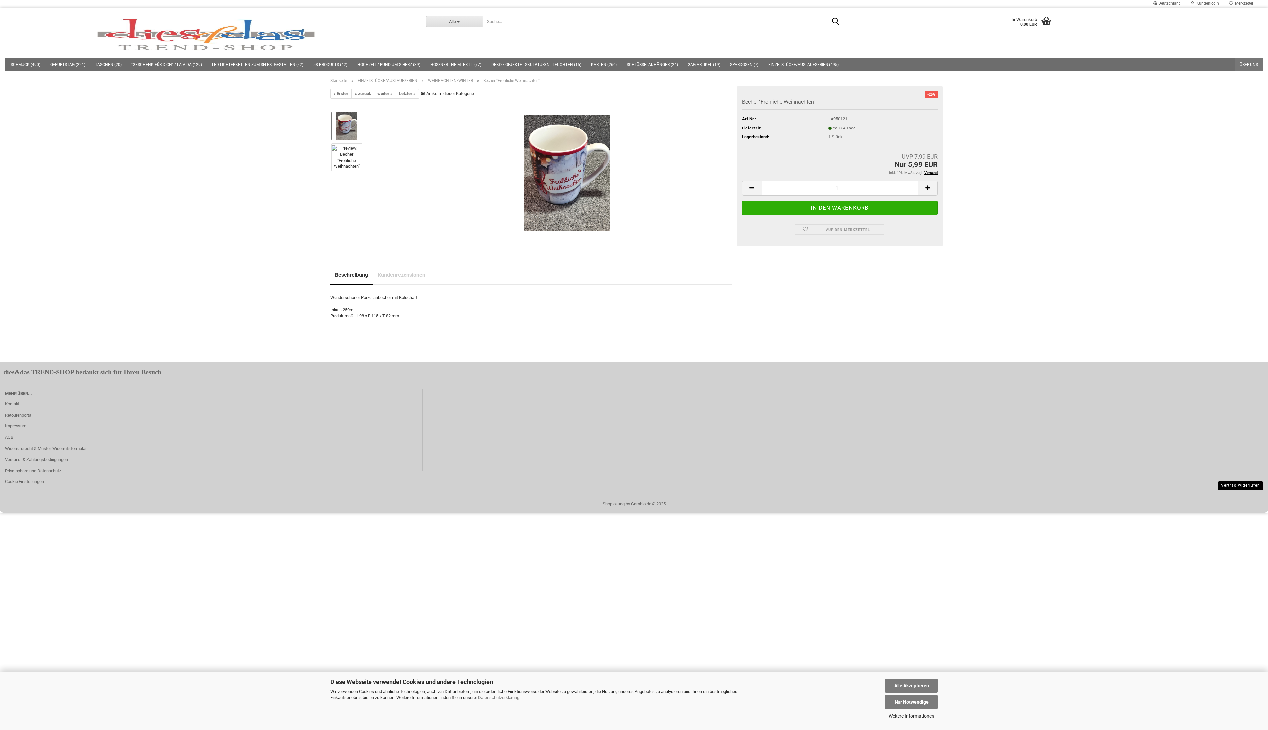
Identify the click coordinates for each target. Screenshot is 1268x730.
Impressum (15, 425)
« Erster (341, 93)
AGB (9, 437)
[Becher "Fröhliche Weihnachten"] (567, 172)
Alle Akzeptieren (911, 685)
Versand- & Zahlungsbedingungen (36, 459)
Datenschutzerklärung (498, 697)
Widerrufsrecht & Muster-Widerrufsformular (46, 448)
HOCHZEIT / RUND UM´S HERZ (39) (388, 64)
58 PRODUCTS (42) (330, 64)
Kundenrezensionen (401, 275)
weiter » (385, 93)
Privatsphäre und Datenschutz (33, 470)
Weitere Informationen (911, 716)
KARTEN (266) (604, 64)
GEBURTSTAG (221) (67, 64)
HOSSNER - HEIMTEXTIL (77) (455, 64)
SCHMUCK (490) (25, 64)
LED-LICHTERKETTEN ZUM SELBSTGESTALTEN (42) (257, 64)
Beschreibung (351, 275)
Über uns (1249, 64)
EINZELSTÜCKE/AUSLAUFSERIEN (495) (803, 64)
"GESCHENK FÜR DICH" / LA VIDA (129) (166, 64)
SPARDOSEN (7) (744, 64)
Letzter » (407, 93)
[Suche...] (835, 22)
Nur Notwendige (912, 702)
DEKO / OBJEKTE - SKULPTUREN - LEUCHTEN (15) (536, 64)
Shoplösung (614, 503)
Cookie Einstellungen (24, 481)
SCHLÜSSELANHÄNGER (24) (652, 64)
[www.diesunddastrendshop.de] (208, 33)
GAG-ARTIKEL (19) (704, 64)
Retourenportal (18, 415)
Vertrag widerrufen (1240, 485)
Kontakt (12, 403)
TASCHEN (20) (108, 64)
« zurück (363, 93)
